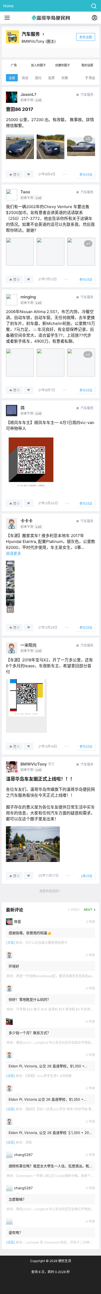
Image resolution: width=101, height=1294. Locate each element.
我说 (25, 78)
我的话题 (87, 65)
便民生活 (64, 1261)
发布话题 (85, 37)
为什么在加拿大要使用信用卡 (46, 943)
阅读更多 (13, 553)
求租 (28, 1142)
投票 (51, 78)
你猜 (64, 78)
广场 (14, 65)
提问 (38, 78)
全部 (12, 78)
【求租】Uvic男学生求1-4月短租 (48, 1076)
